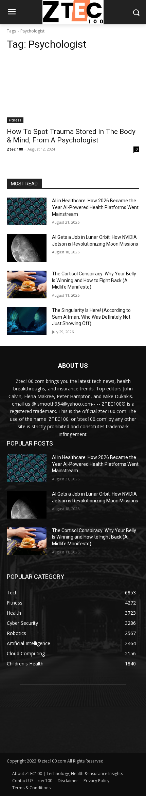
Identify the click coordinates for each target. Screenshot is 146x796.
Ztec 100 (15, 149)
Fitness (15, 120)
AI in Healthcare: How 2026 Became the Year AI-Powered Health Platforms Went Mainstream (95, 207)
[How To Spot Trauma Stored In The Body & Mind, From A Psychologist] (73, 90)
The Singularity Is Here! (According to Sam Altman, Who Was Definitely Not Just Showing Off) (91, 317)
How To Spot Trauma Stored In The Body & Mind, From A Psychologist (71, 136)
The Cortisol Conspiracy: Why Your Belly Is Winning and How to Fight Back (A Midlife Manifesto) (94, 280)
